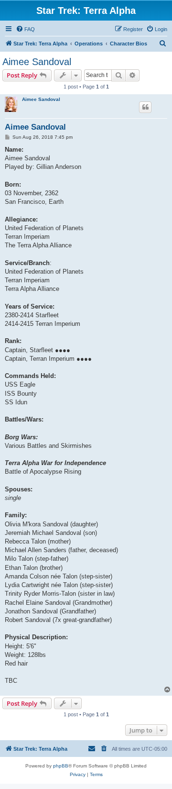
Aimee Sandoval (36, 61)
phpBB (60, 765)
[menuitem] (25, 29)
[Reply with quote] (145, 107)
